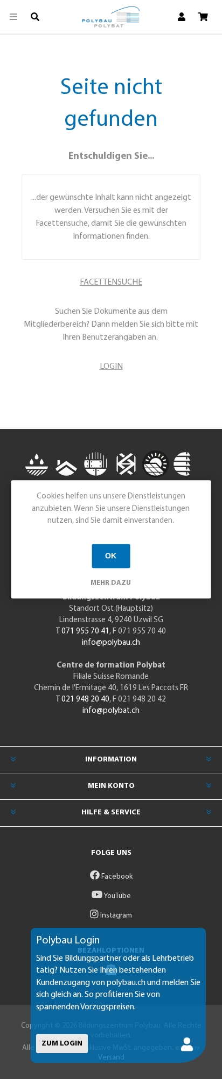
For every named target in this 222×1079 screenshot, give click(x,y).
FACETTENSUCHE (111, 282)
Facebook (116, 877)
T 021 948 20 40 (82, 700)
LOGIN (111, 366)
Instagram (115, 916)
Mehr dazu (111, 582)
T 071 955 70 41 (82, 632)
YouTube (116, 896)
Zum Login (61, 1044)
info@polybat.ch (111, 711)
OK (110, 555)
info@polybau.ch (111, 643)
